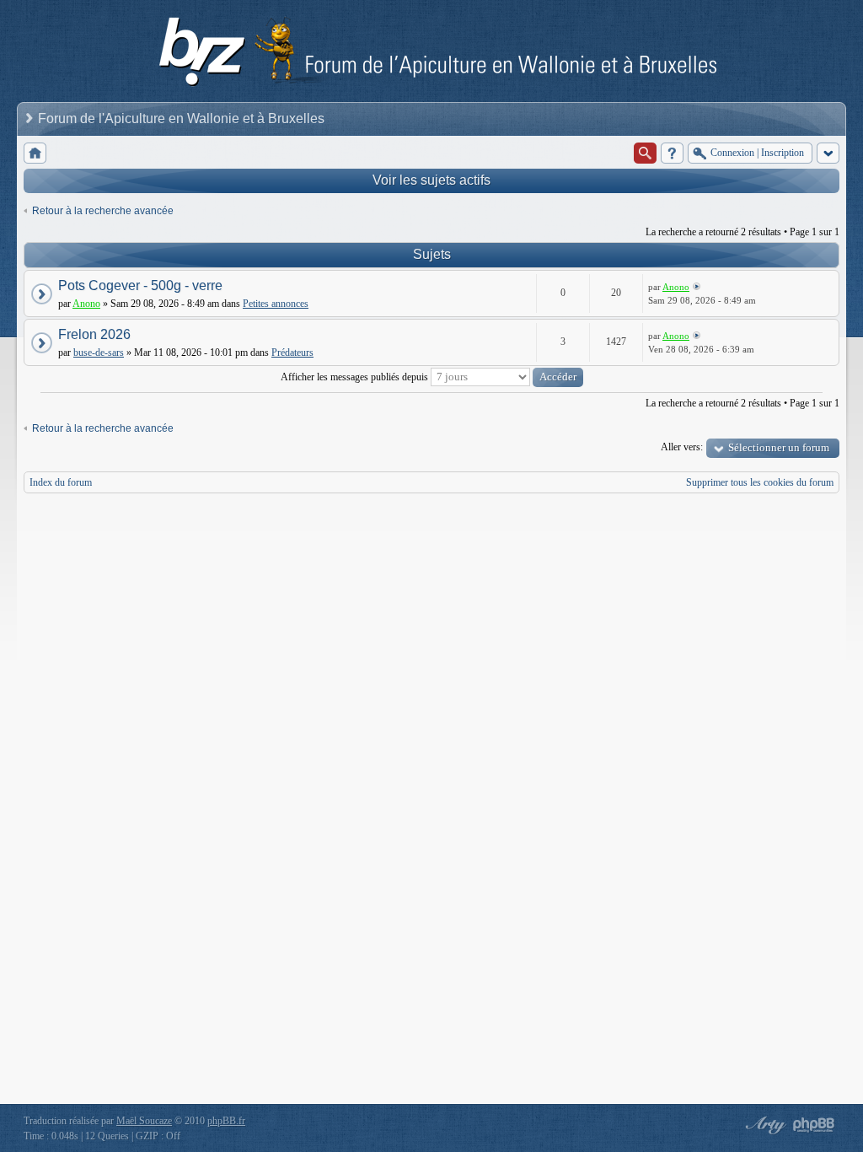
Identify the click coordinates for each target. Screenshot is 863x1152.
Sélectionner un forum (778, 447)
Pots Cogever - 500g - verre (140, 285)
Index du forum (60, 482)
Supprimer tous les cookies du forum (760, 482)
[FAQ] (672, 153)
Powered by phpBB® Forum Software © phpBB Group (814, 1125)
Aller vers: (682, 447)
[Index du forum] (35, 153)
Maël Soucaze (144, 1121)
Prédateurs (292, 352)
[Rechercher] (645, 153)
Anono (86, 304)
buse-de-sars (98, 352)
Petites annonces (275, 304)
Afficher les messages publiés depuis (356, 377)
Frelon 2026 (94, 334)
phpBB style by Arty (763, 1125)
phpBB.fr (226, 1121)
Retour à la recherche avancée (103, 211)
